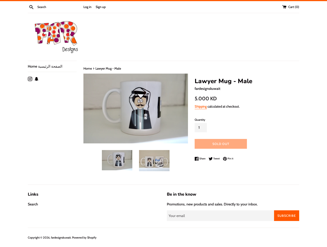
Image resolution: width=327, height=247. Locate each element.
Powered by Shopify (84, 237)
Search (33, 204)
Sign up (101, 7)
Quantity (200, 119)
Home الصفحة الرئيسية (45, 66)
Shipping (201, 106)
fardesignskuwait (61, 237)
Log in (87, 7)
